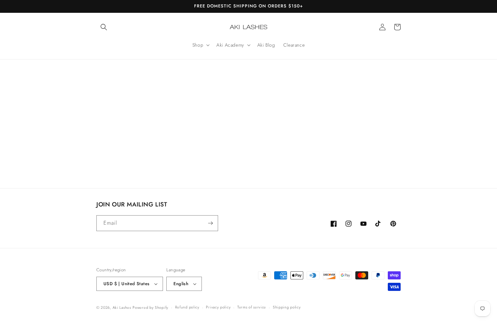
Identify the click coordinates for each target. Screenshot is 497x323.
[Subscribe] (210, 223)
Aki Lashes (122, 307)
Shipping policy (287, 307)
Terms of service (251, 307)
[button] (103, 27)
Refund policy (187, 307)
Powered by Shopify (150, 307)
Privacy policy (218, 307)
